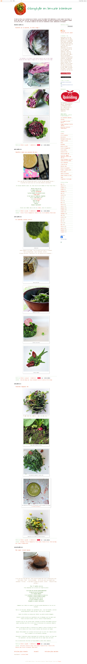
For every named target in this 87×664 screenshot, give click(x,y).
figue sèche (36, 194)
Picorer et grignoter (26, 647)
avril (62, 200)
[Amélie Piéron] (62, 237)
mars (61, 184)
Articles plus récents (21, 651)
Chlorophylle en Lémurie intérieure (66, 82)
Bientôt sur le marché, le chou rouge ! (28, 27)
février (62, 204)
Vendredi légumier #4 (22, 386)
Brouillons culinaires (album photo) (65, 128)
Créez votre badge (63, 239)
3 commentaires (32, 643)
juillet (62, 195)
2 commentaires (33, 377)
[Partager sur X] (46, 145)
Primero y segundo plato (23, 543)
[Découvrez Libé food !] (61, 242)
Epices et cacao (29, 645)
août (61, 193)
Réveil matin (53, 212)
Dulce (62, 142)
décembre (62, 208)
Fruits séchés (38, 541)
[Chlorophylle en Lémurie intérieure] (61, 83)
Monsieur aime (18, 647)
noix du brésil (37, 198)
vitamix (39, 207)
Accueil (36, 651)
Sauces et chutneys (65, 173)
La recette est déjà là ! (36, 506)
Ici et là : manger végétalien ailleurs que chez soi (66, 156)
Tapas (62, 177)
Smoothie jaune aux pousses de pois (26, 152)
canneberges (38, 191)
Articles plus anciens (51, 651)
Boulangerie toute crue (66, 138)
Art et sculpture (64, 135)
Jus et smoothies (45, 212)
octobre (62, 189)
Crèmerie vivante (64, 140)
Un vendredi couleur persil (24, 219)
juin (61, 196)
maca (38, 200)
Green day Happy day (24, 379)
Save (39, 144)
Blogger (59, 661)
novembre (62, 187)
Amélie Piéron (63, 235)
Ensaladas (22, 541)
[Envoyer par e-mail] (44, 145)
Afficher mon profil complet (67, 32)
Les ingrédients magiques (66, 117)
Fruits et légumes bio (29, 212)
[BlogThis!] (45, 145)
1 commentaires (32, 144)
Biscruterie (22, 645)
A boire (22, 212)
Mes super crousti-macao (23, 550)
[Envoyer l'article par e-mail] (42, 144)
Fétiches (62, 119)
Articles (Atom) (24, 654)
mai (61, 198)
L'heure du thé (51, 645)
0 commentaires (32, 210)
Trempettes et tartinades (66, 179)
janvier (62, 185)
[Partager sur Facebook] (47, 145)
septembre (63, 191)
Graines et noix (38, 212)
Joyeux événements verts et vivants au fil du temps (41, 379)
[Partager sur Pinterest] (49, 145)
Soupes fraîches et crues (66, 175)
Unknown (22, 144)
